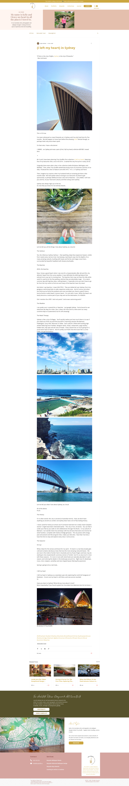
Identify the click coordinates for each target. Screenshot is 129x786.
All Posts (31, 33)
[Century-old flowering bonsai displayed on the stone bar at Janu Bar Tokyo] (40, 670)
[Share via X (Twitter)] (41, 648)
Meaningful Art (52, 33)
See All (98, 661)
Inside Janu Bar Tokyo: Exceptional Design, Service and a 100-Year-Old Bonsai (40, 680)
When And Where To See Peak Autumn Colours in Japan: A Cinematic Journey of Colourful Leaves (88, 680)
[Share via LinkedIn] (45, 648)
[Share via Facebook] (37, 648)
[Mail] (31, 763)
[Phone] (31, 760)
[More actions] (91, 43)
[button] (62, 6)
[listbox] (97, 8)
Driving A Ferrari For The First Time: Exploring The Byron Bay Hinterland (64, 680)
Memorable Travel (41, 33)
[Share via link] (48, 648)
